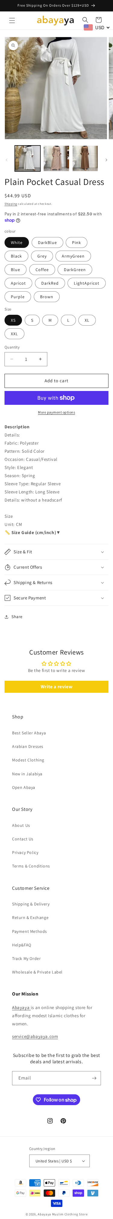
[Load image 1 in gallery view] (27, 158)
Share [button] (17, 616)
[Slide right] (106, 160)
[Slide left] (6, 160)
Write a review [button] (56, 686)
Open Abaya (23, 787)
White (17, 242)
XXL (14, 333)
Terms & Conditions (31, 866)
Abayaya (21, 1007)
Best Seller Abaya (29, 733)
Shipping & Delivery (30, 904)
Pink (76, 242)
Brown (46, 296)
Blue (15, 269)
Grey (42, 256)
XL (87, 320)
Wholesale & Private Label (37, 972)
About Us (21, 825)
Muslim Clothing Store (70, 1214)
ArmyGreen (73, 256)
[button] (12, 20)
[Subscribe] (94, 1078)
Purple (18, 296)
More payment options (56, 412)
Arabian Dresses (27, 746)
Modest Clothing (28, 760)
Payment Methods (29, 931)
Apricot (18, 283)
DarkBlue (47, 242)
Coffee (42, 269)
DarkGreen (75, 269)
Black (16, 256)
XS (13, 320)
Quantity (12, 347)
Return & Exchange (30, 917)
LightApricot (86, 283)
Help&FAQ (21, 945)
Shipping (11, 204)
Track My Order (26, 958)
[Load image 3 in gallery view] (85, 158)
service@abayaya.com (35, 1036)
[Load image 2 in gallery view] (56, 158)
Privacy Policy (25, 852)
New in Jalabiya (27, 774)
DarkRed (50, 283)
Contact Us (22, 839)
